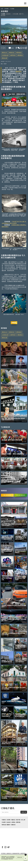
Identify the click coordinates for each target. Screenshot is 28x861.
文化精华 (4, 822)
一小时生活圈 (15, 13)
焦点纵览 (9, 822)
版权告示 (9, 853)
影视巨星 (9, 362)
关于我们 (3, 853)
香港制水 (20, 55)
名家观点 (13, 822)
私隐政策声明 (16, 853)
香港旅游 (19, 52)
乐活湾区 (6, 8)
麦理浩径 (13, 55)
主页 (2, 8)
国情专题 (18, 822)
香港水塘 (4, 58)
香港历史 (12, 52)
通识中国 (18, 819)
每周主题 (4, 824)
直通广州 (21, 13)
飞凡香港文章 (5, 427)
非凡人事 (4, 362)
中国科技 (4, 819)
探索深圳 (8, 13)
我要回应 (14, 322)
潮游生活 (13, 819)
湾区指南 (3, 15)
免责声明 (23, 853)
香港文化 (4, 52)
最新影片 (9, 824)
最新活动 (13, 824)
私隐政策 (6, 858)
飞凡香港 (12, 8)
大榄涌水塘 (5, 55)
